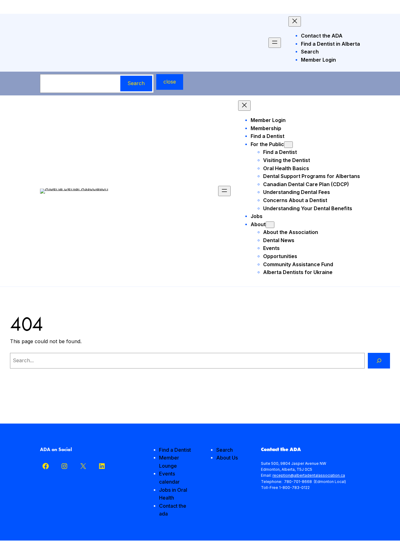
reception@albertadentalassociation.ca (308, 475)
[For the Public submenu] (288, 144)
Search (136, 83)
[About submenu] (270, 224)
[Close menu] (294, 21)
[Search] (379, 360)
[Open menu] (274, 43)
